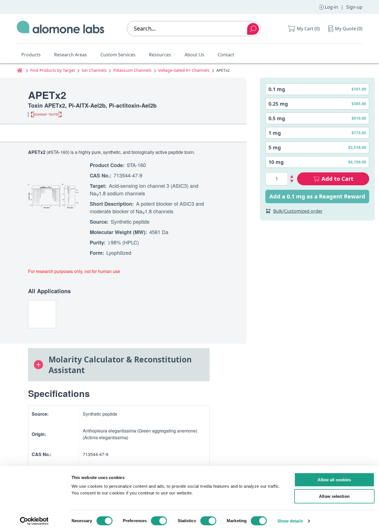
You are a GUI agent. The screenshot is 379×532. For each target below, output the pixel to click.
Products (31, 55)
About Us (194, 55)
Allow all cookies (334, 479)
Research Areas (70, 55)
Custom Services (117, 55)
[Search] (253, 29)
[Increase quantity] (292, 176)
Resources (160, 55)
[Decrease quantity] (292, 181)
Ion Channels (94, 70)
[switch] (159, 520)
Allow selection (334, 496)
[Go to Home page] (60, 28)
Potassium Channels (132, 70)
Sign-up (354, 7)
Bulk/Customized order (298, 211)
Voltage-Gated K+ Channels (184, 70)
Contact (226, 55)
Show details (290, 521)
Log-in (331, 7)
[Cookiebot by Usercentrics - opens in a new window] (34, 521)
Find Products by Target (52, 70)
